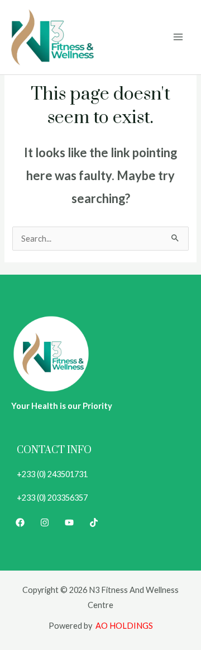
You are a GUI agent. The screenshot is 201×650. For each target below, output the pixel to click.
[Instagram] (45, 522)
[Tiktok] (94, 522)
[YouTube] (69, 522)
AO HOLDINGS (124, 625)
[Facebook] (20, 522)
